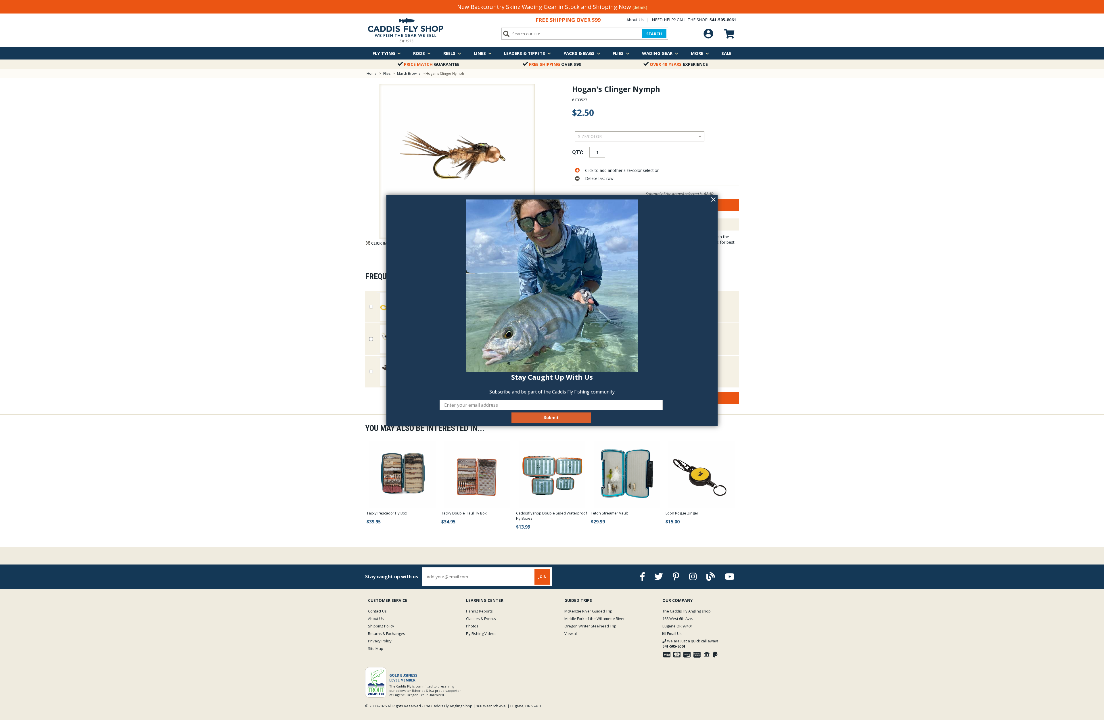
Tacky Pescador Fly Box (387, 513)
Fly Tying (384, 53)
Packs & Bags (579, 53)
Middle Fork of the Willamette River (594, 618)
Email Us (674, 633)
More (697, 53)
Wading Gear (657, 53)
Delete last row (599, 178)
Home (372, 73)
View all (571, 633)
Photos (472, 626)
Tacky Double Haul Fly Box (464, 513)
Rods (419, 53)
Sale (726, 53)
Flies (618, 53)
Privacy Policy (380, 641)
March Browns (408, 73)
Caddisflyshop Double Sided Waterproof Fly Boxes (551, 515)
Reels (449, 53)
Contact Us (377, 611)
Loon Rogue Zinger (682, 513)
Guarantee (431, 64)
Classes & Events (481, 618)
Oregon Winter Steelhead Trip (590, 626)
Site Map (375, 648)
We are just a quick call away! (690, 643)
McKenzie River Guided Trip (588, 611)
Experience (679, 64)
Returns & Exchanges (386, 633)
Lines (480, 53)
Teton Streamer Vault (609, 513)
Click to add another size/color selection (622, 170)
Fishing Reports (479, 611)
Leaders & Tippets (524, 53)
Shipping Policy (381, 626)
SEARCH (654, 34)
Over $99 (555, 64)
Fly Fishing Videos (481, 633)
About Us (635, 19)
